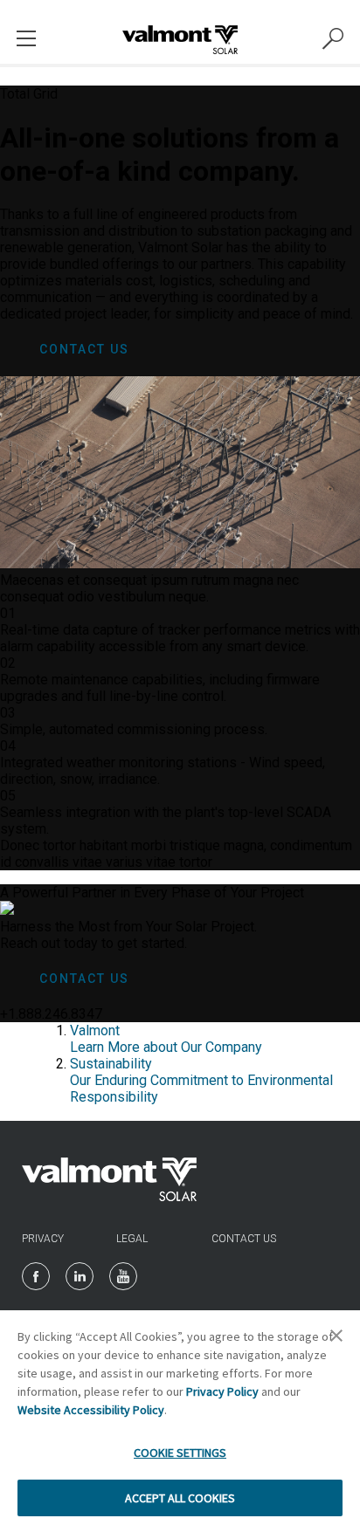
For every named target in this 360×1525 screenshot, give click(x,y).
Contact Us (84, 349)
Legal (132, 1239)
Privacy (43, 1239)
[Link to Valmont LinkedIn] (79, 1276)
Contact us (243, 1239)
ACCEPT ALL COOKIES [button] (180, 1498)
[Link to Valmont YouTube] (123, 1276)
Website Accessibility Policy (90, 1410)
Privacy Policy (222, 1391)
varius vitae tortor (159, 862)
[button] (336, 1341)
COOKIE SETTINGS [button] (180, 1452)
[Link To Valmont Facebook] (36, 1276)
